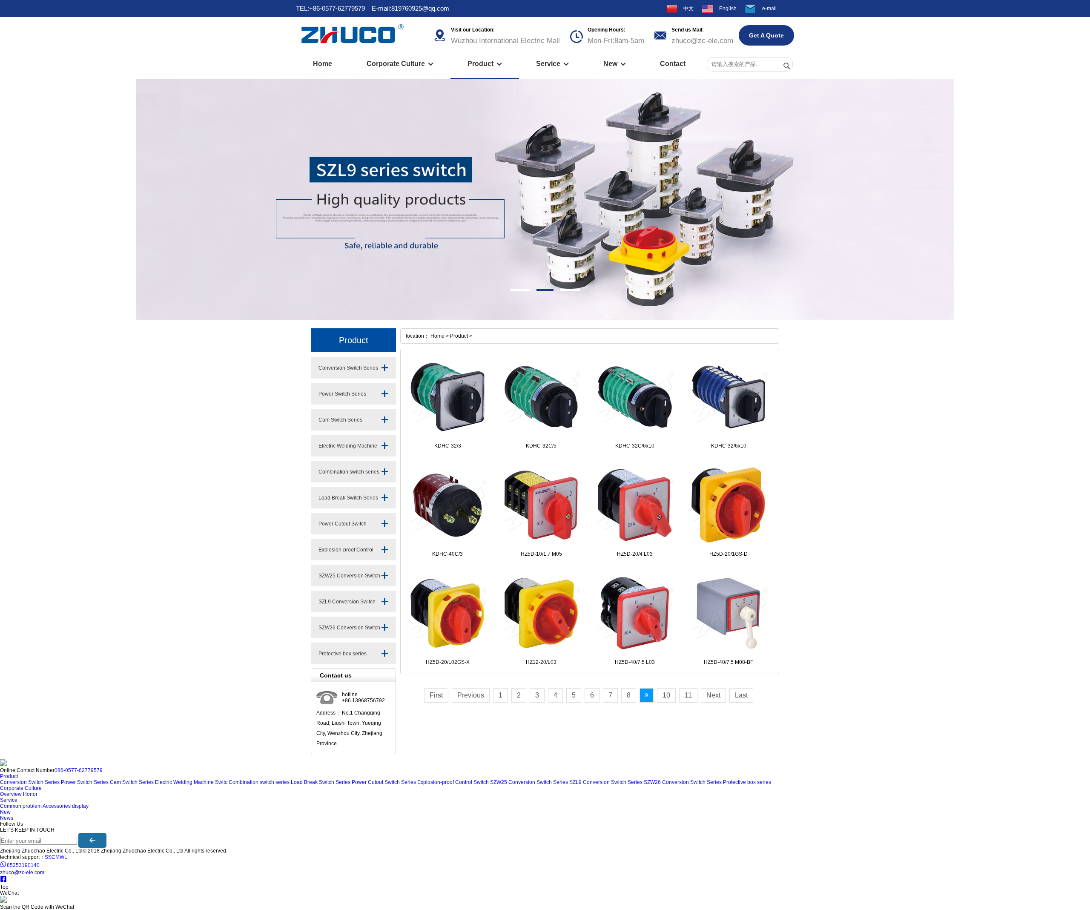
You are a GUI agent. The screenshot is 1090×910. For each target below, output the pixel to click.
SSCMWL (56, 857)
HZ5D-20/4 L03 (635, 554)
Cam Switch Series (340, 420)
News (6, 818)
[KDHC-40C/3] (447, 505)
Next (713, 695)
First (436, 695)
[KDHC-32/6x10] (728, 396)
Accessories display (66, 806)
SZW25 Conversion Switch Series (349, 579)
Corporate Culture (400, 63)
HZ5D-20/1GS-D (728, 554)
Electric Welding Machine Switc (347, 449)
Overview (11, 794)
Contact (673, 63)
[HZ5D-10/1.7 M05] (541, 505)
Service (552, 63)
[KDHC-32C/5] (541, 396)
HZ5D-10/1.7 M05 (541, 554)
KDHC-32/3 (447, 446)
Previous (470, 695)
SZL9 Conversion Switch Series (347, 605)
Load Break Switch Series (348, 498)
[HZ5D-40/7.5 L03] (634, 613)
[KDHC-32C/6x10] (634, 396)
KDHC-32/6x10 (728, 446)
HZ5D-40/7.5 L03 (635, 662)
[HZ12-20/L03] (541, 613)
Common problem (21, 806)
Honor (30, 794)
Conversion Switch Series (348, 368)
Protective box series (342, 654)
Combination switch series (348, 472)
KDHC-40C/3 (447, 554)
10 (666, 695)
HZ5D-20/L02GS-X (448, 662)
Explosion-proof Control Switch (345, 553)
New (614, 63)
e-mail (769, 8)
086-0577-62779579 (78, 770)
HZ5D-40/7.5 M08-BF (728, 662)
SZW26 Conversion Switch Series (349, 631)
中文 (688, 8)
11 (688, 695)
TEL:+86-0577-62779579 (330, 8)
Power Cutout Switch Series (342, 527)
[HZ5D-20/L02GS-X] (447, 613)
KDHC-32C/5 (541, 446)
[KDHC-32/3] (447, 396)
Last (741, 695)
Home (322, 63)
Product (485, 63)
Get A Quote (766, 35)
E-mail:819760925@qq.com (410, 8)
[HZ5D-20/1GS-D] (728, 505)
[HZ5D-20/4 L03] (634, 505)
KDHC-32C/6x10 (634, 446)
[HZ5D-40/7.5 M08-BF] (728, 613)
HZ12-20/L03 (541, 662)
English (728, 8)
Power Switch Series (342, 394)
